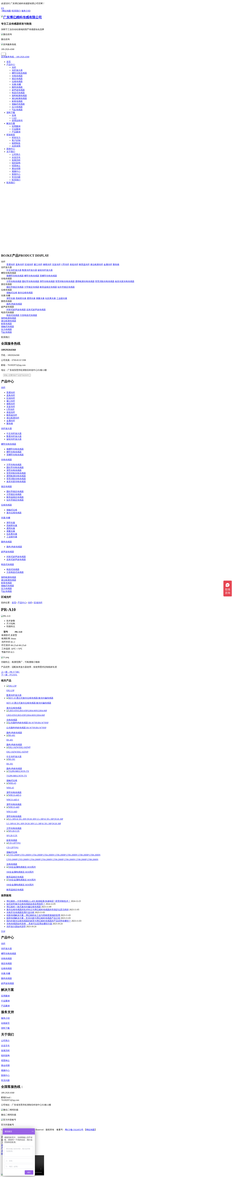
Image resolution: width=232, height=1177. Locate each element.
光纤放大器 (17, 70)
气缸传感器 (17, 110)
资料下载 (10, 112)
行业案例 (16, 129)
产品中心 (10, 64)
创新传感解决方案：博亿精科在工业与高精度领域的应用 (33, 915)
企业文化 (16, 157)
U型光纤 (65, 264)
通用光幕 (31, 298)
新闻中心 (10, 149)
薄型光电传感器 (47, 281)
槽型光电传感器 (19, 73)
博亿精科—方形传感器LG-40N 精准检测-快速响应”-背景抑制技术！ (38, 901)
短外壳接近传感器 (66, 287)
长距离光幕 (50, 298)
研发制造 (10, 135)
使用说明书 (17, 120)
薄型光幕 (10, 298)
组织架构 (16, 163)
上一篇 (10, 672)
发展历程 (16, 160)
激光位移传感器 (25, 293)
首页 (8, 62)
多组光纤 (74, 264)
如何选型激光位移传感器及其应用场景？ (25, 904)
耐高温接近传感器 (48, 287)
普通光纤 (10, 264)
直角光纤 (20, 264)
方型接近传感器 (31, 287)
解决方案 (10, 123)
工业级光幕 (61, 298)
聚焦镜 (116, 264)
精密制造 (16, 143)
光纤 (14, 67)
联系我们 (16, 180)
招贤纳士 (16, 166)
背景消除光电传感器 (104, 281)
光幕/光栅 (16, 84)
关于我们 (10, 151)
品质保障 (16, 146)
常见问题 (16, 177)
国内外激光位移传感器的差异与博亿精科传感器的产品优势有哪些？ (38, 921)
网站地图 (90, 1130)
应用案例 (16, 126)
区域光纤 (29, 264)
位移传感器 (17, 81)
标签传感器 (17, 101)
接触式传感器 (18, 104)
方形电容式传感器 (28, 315)
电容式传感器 (18, 93)
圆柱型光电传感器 (30, 281)
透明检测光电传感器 (85, 281)
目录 (14, 115)
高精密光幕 (21, 298)
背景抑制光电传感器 (65, 281)
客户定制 (16, 140)
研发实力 (16, 137)
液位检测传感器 (19, 98)
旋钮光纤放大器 (45, 270)
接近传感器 (17, 79)
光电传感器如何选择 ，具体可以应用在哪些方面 (29, 924)
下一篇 (9, 675)
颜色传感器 (17, 87)
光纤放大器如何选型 (16, 926)
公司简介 (16, 154)
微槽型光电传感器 (15, 276)
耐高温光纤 (84, 264)
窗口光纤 (38, 264)
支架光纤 (56, 264)
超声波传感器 (18, 90)
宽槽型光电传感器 (48, 276)
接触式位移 (11, 293)
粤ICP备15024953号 (74, 1130)
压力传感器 (17, 107)
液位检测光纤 (96, 264)
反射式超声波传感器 (36, 309)
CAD (14, 118)
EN (2, 8)
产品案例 (16, 132)
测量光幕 (40, 298)
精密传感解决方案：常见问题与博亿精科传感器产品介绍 (33, 918)
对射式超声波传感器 (16, 309)
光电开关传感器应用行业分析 (20, 912)
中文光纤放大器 (13, 270)
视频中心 (16, 171)
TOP (3, 931)
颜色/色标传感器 (14, 304)
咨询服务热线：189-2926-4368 (15, 57)
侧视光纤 (47, 264)
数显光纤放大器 (29, 270)
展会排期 (16, 168)
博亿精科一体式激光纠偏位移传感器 (23, 907)
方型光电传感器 (13, 281)
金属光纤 (108, 264)
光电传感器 (17, 76)
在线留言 (5, 1023)
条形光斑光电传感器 (124, 281)
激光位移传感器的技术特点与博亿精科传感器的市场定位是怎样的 (37, 909)
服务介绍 (5, 1018)
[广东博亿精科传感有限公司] (21, 17)
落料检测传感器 (19, 95)
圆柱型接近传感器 (15, 287)
